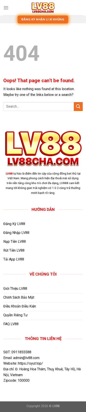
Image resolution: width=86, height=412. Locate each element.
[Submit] (78, 106)
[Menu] (6, 7)
